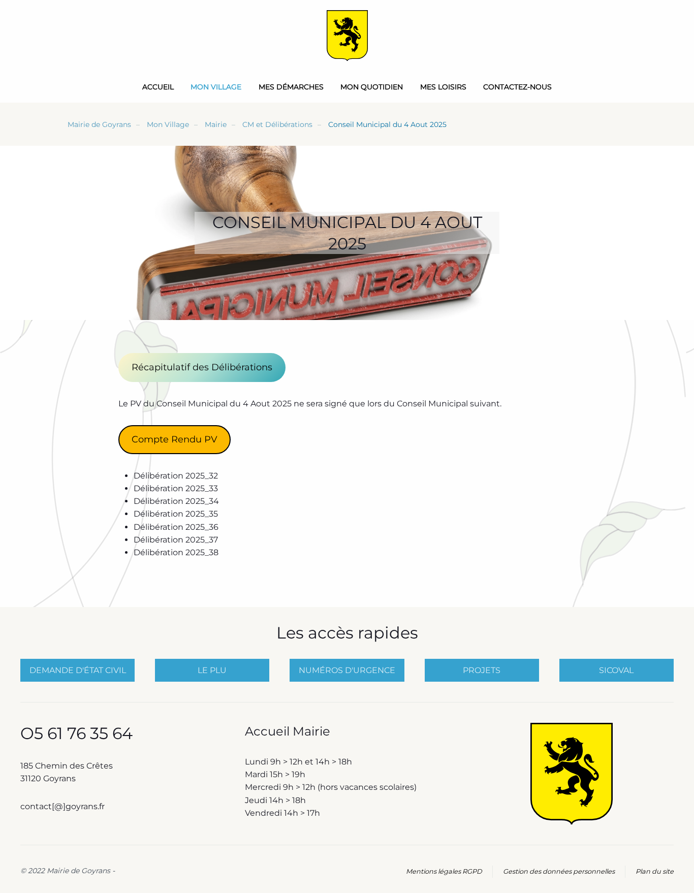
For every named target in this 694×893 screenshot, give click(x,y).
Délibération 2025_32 (176, 476)
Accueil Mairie (287, 731)
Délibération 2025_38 (176, 552)
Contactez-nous (517, 86)
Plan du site (655, 871)
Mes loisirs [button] (443, 86)
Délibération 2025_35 (176, 514)
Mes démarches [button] (291, 86)
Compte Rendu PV (174, 439)
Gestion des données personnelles (559, 871)
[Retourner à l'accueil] (347, 35)
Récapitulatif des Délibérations (202, 367)
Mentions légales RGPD (444, 871)
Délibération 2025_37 (176, 540)
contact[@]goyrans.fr (63, 806)
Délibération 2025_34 (176, 501)
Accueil (158, 86)
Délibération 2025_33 (176, 488)
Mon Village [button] (216, 86)
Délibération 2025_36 (176, 527)
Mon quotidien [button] (371, 86)
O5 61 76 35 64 (76, 733)
